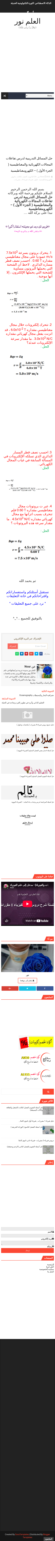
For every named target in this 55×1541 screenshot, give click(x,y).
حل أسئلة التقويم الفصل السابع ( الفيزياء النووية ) (37, 776)
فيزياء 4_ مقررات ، (20, 180)
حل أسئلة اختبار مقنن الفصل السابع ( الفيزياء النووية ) (35, 751)
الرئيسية (50, 1264)
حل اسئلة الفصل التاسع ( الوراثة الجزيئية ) (27, 1127)
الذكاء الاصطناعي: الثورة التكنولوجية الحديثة (31, 2)
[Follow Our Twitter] (27, 988)
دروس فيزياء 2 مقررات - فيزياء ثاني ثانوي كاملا (36, 1140)
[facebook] (33, 12)
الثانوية (31, 177)
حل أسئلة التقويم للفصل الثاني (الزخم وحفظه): (25, 1147)
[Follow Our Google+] (10, 988)
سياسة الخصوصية (46, 1269)
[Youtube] (22, 9)
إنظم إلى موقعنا (26, 980)
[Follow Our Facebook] (45, 988)
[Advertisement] (27, 60)
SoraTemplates (22, 1534)
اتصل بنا (50, 1271)
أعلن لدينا (50, 1267)
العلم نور (28, 21)
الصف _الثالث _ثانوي (19, 177)
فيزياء (31, 180)
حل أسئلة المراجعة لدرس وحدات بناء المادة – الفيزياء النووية (33, 802)
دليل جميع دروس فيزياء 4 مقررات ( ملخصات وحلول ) (35, 725)
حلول (36, 180)
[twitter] (28, 12)
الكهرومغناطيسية (45, 180)
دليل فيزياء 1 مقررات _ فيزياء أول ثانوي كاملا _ (36, 1121)
